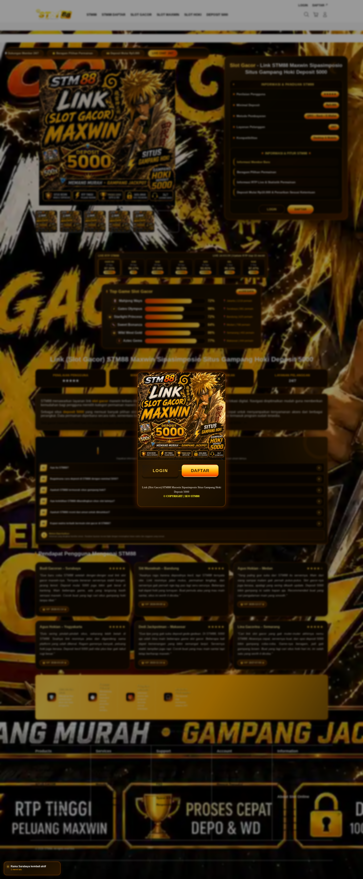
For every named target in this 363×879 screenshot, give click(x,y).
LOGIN (160, 470)
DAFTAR (200, 470)
